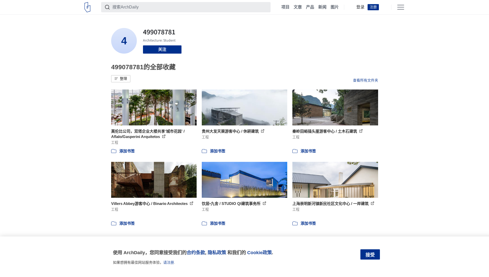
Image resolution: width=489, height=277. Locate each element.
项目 (285, 7)
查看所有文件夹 (365, 80)
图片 (335, 7)
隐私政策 (217, 252)
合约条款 (196, 252)
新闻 (322, 7)
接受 (370, 255)
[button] (120, 78)
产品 (310, 7)
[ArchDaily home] (87, 7)
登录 (360, 7)
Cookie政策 (259, 252)
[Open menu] (401, 7)
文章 (298, 7)
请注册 (168, 262)
